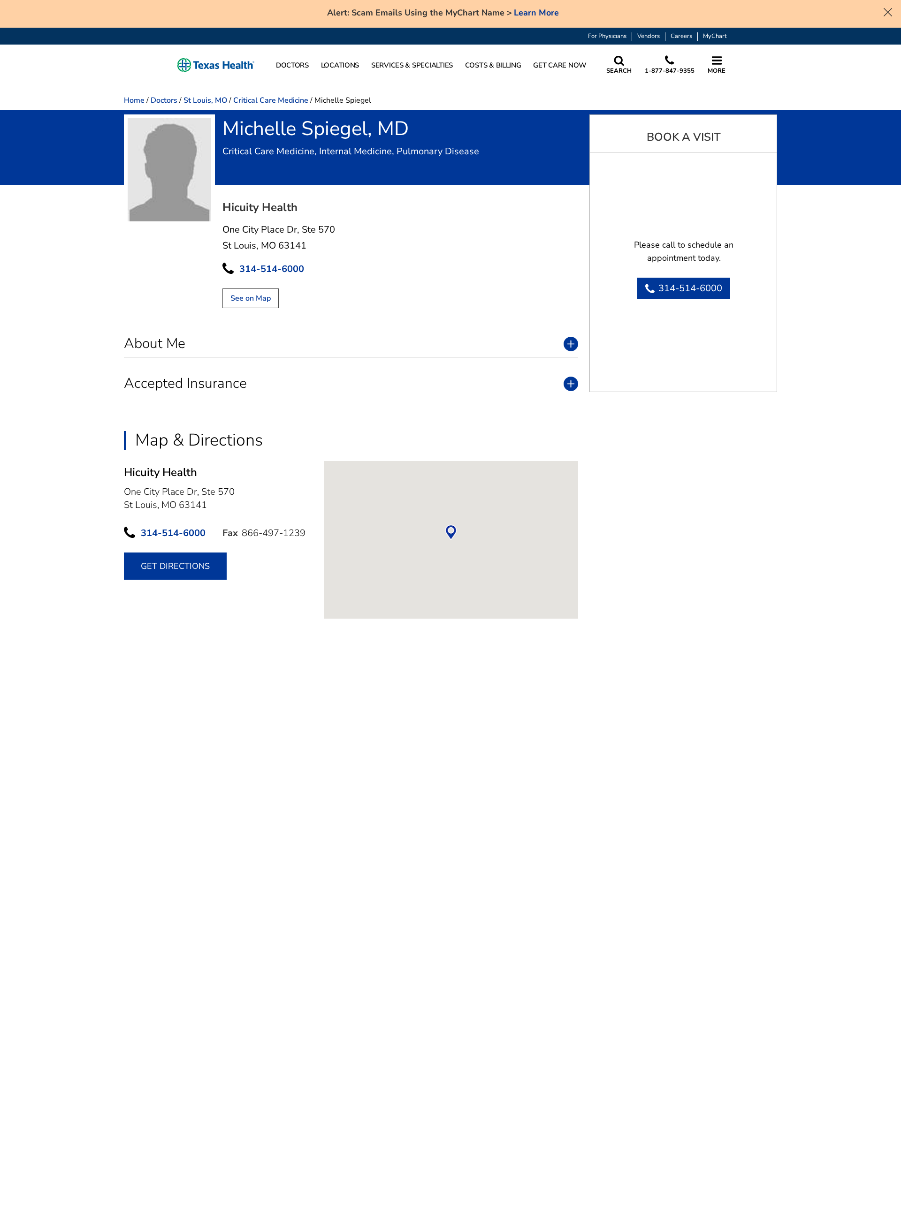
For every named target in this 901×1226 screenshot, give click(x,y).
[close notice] (888, 11)
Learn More (536, 13)
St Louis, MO (205, 100)
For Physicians (607, 36)
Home (134, 100)
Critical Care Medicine (270, 100)
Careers (681, 36)
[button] (216, 65)
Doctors (164, 100)
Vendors (648, 36)
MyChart (715, 36)
